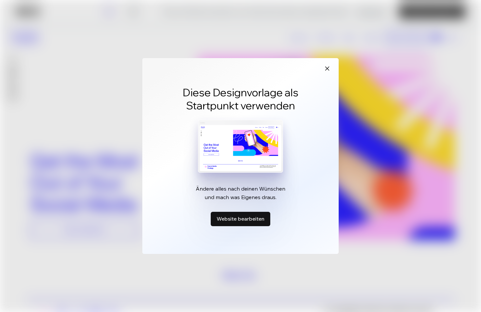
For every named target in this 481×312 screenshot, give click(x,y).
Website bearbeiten (240, 218)
